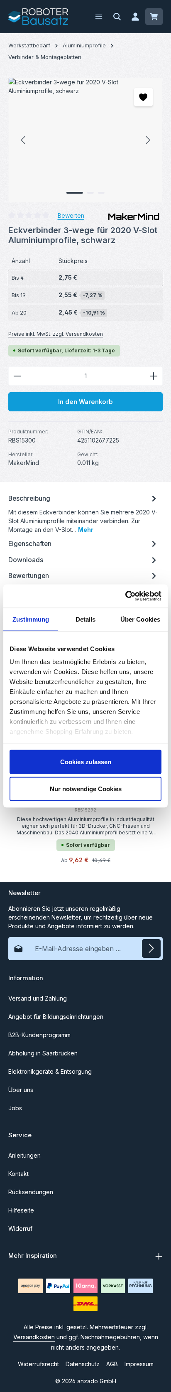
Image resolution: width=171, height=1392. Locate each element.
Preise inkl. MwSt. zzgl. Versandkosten (55, 334)
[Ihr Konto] (135, 16)
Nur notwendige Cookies (86, 788)
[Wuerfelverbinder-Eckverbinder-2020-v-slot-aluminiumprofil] (85, 140)
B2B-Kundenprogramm (39, 1034)
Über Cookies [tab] (140, 618)
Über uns (20, 1089)
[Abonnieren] (151, 948)
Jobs (15, 1108)
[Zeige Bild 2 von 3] (90, 193)
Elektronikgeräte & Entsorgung (50, 1071)
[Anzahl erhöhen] (154, 376)
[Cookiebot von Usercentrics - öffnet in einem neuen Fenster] (125, 596)
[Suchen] (117, 16)
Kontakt (18, 1173)
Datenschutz (83, 1363)
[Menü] (98, 16)
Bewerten (71, 215)
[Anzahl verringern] (17, 376)
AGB (112, 1363)
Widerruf (20, 1228)
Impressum (139, 1363)
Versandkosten (34, 1336)
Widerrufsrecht (38, 1363)
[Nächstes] (147, 140)
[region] (85, 140)
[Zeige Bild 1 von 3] (74, 193)
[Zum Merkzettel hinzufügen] (143, 97)
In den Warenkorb (85, 402)
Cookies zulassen (85, 761)
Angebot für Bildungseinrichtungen (55, 1016)
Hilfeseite (21, 1210)
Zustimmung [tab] (30, 618)
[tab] (83, 513)
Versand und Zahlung (37, 998)
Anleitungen (24, 1155)
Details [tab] (86, 618)
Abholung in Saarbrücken (43, 1053)
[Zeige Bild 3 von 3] (101, 193)
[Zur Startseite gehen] (38, 16)
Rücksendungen (30, 1191)
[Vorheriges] (23, 140)
